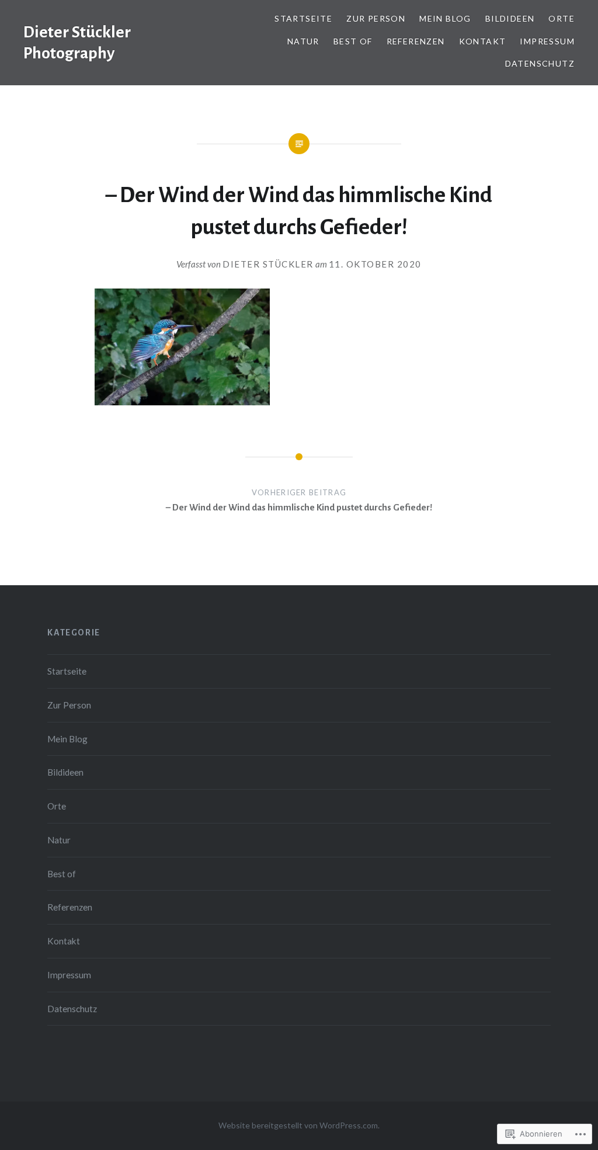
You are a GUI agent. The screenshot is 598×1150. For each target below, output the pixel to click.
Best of (353, 41)
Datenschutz (540, 63)
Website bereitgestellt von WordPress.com (298, 1125)
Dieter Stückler (268, 264)
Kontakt (482, 41)
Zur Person (375, 18)
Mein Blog (445, 18)
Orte (561, 18)
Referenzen (416, 41)
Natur (303, 41)
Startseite (303, 18)
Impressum (547, 41)
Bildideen (510, 18)
